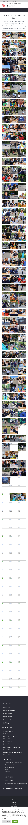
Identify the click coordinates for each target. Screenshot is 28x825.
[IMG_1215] (6, 606)
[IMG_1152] (22, 212)
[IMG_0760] (22, 262)
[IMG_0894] (14, 220)
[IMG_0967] (22, 522)
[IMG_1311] (22, 430)
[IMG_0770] (6, 690)
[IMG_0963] (14, 338)
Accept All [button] (15, 821)
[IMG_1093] (14, 61)
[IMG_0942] (22, 128)
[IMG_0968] (6, 119)
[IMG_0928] (6, 438)
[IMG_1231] (14, 371)
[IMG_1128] (14, 396)
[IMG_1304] (22, 186)
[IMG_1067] (6, 413)
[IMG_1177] (6, 312)
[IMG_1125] (6, 94)
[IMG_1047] (14, 690)
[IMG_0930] (22, 598)
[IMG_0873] (14, 44)
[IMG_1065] (22, 61)
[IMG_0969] (6, 228)
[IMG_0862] (14, 421)
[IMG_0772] (22, 44)
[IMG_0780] (6, 346)
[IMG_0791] (22, 413)
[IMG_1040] (14, 128)
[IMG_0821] (14, 589)
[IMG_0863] (22, 673)
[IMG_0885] (22, 539)
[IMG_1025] (22, 556)
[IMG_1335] (22, 111)
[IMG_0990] (22, 606)
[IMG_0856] (6, 623)
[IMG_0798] (14, 245)
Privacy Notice (7, 713)
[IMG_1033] (6, 338)
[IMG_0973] (6, 573)
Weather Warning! (8, 731)
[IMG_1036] (6, 380)
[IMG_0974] (6, 430)
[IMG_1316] (6, 615)
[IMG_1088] (6, 388)
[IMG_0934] (14, 287)
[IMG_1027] (14, 312)
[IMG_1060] (14, 262)
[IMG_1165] (14, 673)
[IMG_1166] (22, 296)
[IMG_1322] (22, 245)
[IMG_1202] (6, 212)
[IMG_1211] (22, 589)
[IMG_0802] (14, 304)
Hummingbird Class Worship (11, 747)
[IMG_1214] (14, 531)
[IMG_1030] (6, 648)
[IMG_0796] (14, 296)
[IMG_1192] (6, 564)
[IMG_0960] (22, 615)
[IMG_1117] (22, 346)
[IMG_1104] (14, 94)
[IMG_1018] (14, 153)
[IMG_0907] (6, 237)
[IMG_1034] (6, 86)
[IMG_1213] (14, 447)
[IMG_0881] (14, 539)
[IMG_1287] (6, 556)
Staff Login (6, 723)
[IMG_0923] (14, 430)
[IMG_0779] (14, 388)
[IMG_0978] (6, 405)
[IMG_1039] (14, 522)
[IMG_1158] (14, 35)
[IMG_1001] (14, 111)
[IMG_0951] (22, 52)
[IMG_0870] (14, 103)
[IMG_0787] (14, 489)
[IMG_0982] (22, 463)
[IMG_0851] (6, 178)
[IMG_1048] (22, 363)
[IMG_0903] (6, 220)
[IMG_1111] (6, 161)
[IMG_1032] (14, 254)
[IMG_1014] (6, 539)
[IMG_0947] (6, 514)
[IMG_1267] (6, 287)
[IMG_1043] (22, 161)
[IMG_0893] (14, 203)
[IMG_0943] (14, 186)
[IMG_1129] (14, 472)
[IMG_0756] (6, 69)
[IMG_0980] (14, 623)
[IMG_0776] (6, 128)
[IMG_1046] (14, 329)
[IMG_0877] (14, 463)
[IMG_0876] (22, 144)
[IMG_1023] (6, 589)
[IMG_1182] (22, 455)
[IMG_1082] (22, 69)
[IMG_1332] (6, 447)
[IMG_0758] (22, 321)
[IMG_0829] (6, 640)
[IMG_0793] (22, 421)
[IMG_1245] (6, 296)
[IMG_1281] (22, 94)
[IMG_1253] (22, 447)
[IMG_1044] (22, 405)
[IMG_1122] (14, 237)
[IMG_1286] (22, 573)
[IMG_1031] (14, 178)
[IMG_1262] (14, 86)
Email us (14, 1)
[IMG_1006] (22, 178)
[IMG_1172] (6, 279)
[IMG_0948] (14, 69)
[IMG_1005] (6, 111)
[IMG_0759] (14, 665)
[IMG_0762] (6, 52)
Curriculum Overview (9, 720)
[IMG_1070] (14, 581)
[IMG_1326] (22, 86)
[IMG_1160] (14, 547)
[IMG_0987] (6, 421)
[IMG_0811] (6, 497)
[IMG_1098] (22, 505)
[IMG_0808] (22, 304)
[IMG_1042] (22, 312)
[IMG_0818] (6, 396)
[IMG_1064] (6, 363)
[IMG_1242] (14, 573)
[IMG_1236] (14, 438)
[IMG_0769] (22, 228)
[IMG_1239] (6, 371)
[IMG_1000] (6, 153)
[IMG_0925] (6, 103)
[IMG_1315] (6, 254)
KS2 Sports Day (7, 742)
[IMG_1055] (14, 161)
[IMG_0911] (14, 354)
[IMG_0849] (22, 279)
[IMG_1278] (22, 438)
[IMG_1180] (6, 170)
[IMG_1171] (6, 581)
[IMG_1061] (6, 505)
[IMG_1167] (14, 195)
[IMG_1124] (14, 405)
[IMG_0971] (6, 144)
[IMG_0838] (14, 497)
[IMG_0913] (6, 455)
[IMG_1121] (6, 245)
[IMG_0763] (14, 682)
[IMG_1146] (22, 329)
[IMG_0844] (22, 648)
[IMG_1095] (22, 170)
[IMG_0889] (22, 237)
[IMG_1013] (14, 640)
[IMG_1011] (6, 203)
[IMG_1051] (22, 682)
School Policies (7, 717)
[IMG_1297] (22, 287)
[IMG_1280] (14, 380)
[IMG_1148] (22, 195)
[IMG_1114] (14, 363)
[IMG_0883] (6, 489)
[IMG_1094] (14, 77)
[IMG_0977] (6, 472)
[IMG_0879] (6, 673)
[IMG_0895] (14, 455)
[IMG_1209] (22, 354)
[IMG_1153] (6, 665)
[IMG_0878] (6, 35)
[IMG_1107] (6, 522)
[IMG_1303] (22, 220)
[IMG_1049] (22, 497)
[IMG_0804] (14, 144)
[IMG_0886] (14, 136)
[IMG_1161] (6, 631)
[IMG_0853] (22, 640)
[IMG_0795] (22, 203)
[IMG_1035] (22, 665)
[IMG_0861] (22, 480)
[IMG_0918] (22, 564)
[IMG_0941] (6, 329)
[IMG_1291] (22, 77)
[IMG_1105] (14, 170)
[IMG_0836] (22, 388)
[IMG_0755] (6, 480)
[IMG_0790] (22, 153)
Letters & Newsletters (9, 710)
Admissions (6, 707)
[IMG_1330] (22, 270)
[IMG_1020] (6, 321)
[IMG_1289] (22, 338)
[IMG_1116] (6, 186)
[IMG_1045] (14, 321)
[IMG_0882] (6, 44)
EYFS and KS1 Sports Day (10, 736)
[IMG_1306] (14, 212)
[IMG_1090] (14, 413)
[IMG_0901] (22, 380)
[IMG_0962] (6, 304)
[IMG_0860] (6, 682)
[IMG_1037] (14, 615)
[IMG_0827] (14, 346)
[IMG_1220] (14, 52)
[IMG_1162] (6, 136)
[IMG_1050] (6, 61)
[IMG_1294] (14, 657)
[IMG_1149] (14, 564)
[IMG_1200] (6, 657)
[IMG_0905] (22, 472)
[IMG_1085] (14, 505)
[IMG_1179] (22, 103)
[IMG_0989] (14, 514)
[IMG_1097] (14, 606)
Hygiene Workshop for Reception (13, 752)
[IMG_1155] (22, 514)
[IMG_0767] (6, 598)
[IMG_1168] (22, 631)
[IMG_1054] (22, 581)
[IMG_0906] (6, 463)
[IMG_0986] (14, 556)
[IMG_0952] (22, 690)
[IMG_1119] (6, 547)
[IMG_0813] (22, 254)
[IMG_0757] (22, 119)
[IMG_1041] (6, 262)
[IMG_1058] (6, 270)
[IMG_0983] (22, 531)
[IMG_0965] (22, 136)
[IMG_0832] (6, 77)
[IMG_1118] (14, 598)
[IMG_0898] (6, 354)
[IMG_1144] (14, 480)
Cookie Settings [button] (6, 821)
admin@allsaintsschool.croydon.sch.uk (16, 783)
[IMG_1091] (14, 270)
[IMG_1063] (22, 371)
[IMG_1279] (22, 623)
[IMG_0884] (22, 396)
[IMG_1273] (6, 531)
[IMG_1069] (22, 657)
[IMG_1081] (14, 228)
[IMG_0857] (22, 489)
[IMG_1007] (22, 547)
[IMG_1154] (14, 648)
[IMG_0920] (22, 35)
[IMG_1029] (14, 119)
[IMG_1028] (14, 631)
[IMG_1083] (14, 279)
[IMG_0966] (6, 195)
